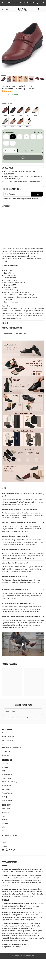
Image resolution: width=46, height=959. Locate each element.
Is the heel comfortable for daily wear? (15, 563)
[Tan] (20, 121)
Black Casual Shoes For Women (17, 940)
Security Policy (6, 789)
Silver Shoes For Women (22, 933)
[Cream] (35, 109)
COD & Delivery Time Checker (11, 748)
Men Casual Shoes (28, 869)
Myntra (4, 843)
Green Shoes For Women (15, 931)
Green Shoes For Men (26, 896)
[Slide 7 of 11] (37, 79)
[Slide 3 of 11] (14, 79)
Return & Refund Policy (9, 782)
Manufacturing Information (12, 328)
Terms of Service (7, 793)
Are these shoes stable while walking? (14, 576)
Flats (26, 944)
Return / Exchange (8, 737)
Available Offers (7, 168)
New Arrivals (6, 808)
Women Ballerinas (30, 912)
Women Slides (21, 917)
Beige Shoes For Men (12, 894)
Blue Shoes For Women (15, 936)
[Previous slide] (2, 3)
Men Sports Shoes (37, 871)
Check (37, 194)
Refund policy (6, 785)
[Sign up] (41, 711)
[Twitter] (14, 849)
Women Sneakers (13, 920)
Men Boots (26, 875)
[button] (6, 91)
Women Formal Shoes (18, 906)
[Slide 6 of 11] (31, 79)
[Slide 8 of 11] (42, 79)
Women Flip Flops (12, 915)
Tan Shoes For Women (31, 931)
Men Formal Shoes (12, 871)
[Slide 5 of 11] (25, 79)
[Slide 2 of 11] (9, 79)
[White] (27, 121)
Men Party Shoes (24, 871)
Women (4, 820)
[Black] (12, 109)
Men (3, 816)
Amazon (4, 839)
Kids (3, 831)
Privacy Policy (6, 778)
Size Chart (37, 132)
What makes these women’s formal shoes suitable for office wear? (22, 495)
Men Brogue (34, 875)
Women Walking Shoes (26, 920)
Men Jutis (24, 878)
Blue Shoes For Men (11, 896)
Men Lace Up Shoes (13, 878)
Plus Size (5, 823)
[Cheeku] (27, 109)
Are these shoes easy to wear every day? (15, 536)
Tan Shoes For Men (25, 894)
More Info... (35, 199)
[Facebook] (3, 849)
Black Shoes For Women (28, 923)
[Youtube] (10, 849)
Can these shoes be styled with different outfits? (18, 603)
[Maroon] (5, 109)
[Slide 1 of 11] (3, 79)
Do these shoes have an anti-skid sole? (15, 590)
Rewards (5, 763)
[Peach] (12, 121)
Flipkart (4, 846)
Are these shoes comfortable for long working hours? (19, 509)
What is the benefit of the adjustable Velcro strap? (19, 523)
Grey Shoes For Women (22, 926)
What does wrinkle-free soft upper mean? (16, 549)
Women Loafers (23, 915)
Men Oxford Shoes (35, 880)
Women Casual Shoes (31, 903)
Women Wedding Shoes (24, 908)
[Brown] (20, 109)
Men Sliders (24, 883)
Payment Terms (7, 774)
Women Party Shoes (32, 906)
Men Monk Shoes (23, 880)
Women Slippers (32, 917)
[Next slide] (43, 3)
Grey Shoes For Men (11, 891)
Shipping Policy (7, 800)
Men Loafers (33, 878)
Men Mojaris (13, 880)
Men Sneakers (33, 883)
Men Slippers (15, 883)
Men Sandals (6, 883)
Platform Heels (11, 947)
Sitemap (4, 797)
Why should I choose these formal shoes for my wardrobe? (21, 617)
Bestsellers (5, 812)
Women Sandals (10, 917)
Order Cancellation (8, 740)
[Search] (7, 9)
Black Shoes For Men (25, 889)
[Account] (38, 9)
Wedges (18, 947)
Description (6, 206)
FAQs (3, 744)
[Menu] (2, 9)
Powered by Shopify (28, 956)
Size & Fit (5, 323)
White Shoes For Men (25, 891)
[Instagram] (6, 849)
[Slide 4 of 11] (20, 79)
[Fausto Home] (22, 9)
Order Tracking (6, 733)
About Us (5, 767)
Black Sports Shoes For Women (17, 938)
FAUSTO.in (19, 956)
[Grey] (5, 121)
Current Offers (6, 751)
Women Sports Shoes (9, 908)
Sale (3, 827)
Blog (3, 771)
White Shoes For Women (16, 928)
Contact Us (5, 755)
